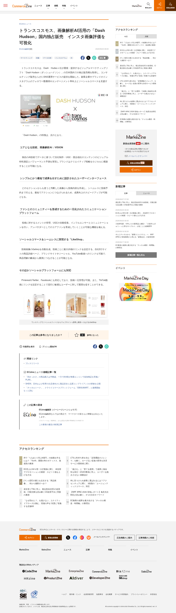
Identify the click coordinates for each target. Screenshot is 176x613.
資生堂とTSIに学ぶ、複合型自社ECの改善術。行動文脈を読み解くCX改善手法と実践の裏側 (42, 492)
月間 (146, 36)
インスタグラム (61, 58)
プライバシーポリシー (139, 594)
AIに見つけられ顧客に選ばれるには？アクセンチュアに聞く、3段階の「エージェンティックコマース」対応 (89, 483)
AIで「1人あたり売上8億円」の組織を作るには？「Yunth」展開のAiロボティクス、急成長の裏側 (42, 460)
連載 (56, 5)
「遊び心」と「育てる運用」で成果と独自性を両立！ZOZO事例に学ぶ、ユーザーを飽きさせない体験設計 (89, 472)
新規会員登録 (137, 163)
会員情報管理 (89, 594)
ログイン (137, 170)
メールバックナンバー (137, 156)
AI (71, 58)
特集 (64, 5)
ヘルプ (64, 594)
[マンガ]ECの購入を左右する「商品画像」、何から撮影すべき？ (40, 482)
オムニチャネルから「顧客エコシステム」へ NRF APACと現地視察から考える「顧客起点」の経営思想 (135, 235)
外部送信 (153, 594)
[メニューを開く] (5, 5)
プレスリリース (32, 363)
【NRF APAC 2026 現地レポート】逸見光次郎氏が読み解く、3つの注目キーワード (89, 493)
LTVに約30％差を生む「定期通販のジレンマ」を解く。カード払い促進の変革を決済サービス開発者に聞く (88, 460)
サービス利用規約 (121, 594)
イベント (74, 5)
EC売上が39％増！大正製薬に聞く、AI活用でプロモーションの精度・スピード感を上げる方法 (42, 472)
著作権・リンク (75, 594)
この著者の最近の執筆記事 (50, 424)
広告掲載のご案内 (124, 537)
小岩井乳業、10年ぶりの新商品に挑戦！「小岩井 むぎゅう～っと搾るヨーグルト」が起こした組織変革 (136, 224)
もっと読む (28, 390)
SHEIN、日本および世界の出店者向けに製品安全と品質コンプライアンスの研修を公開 (63, 383)
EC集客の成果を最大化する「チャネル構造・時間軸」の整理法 (88, 502)
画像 (37, 58)
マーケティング (26, 58)
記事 (48, 5)
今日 (126, 36)
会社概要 (109, 594)
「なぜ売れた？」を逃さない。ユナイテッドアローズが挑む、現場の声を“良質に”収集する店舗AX (43, 503)
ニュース (38, 5)
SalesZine (46, 549)
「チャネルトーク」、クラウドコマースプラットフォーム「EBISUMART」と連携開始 (62, 387)
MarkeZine (24, 549)
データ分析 (47, 58)
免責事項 (99, 594)
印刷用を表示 (29, 346)
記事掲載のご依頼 (146, 537)
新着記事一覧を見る (136, 254)
